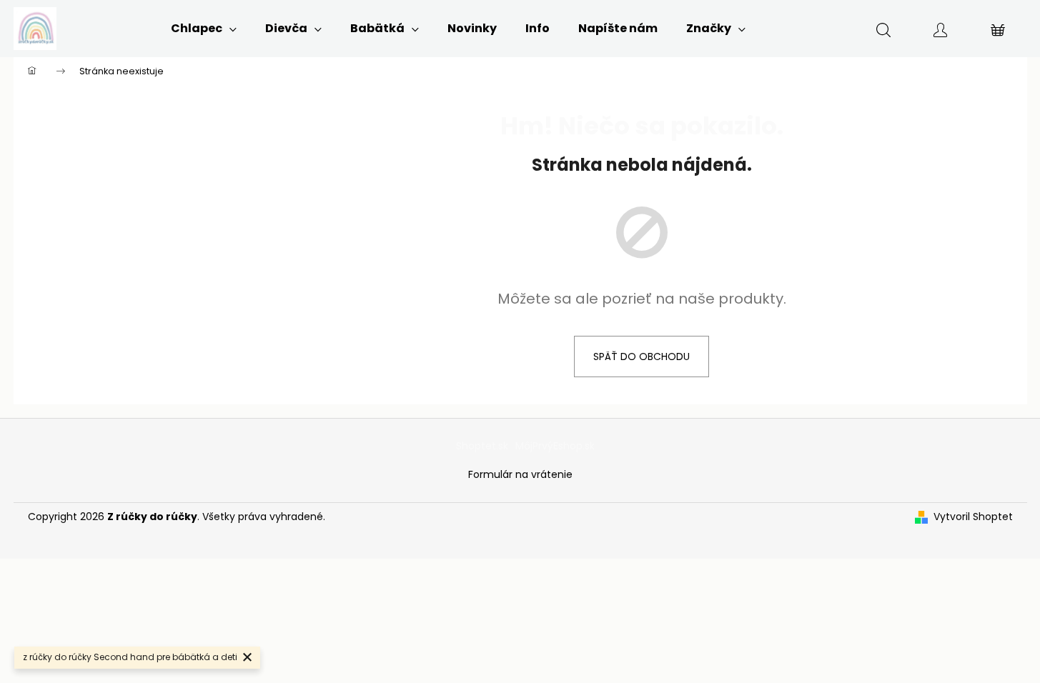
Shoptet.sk (482, 446)
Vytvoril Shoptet (973, 517)
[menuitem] (204, 28)
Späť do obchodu (641, 356)
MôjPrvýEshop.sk (555, 446)
